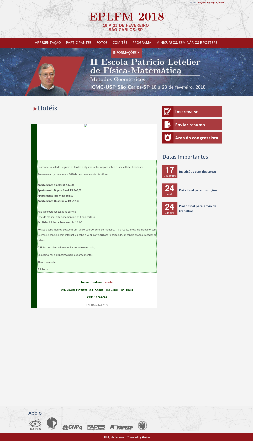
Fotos (102, 42)
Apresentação (48, 42)
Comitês (120, 42)
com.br (108, 282)
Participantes (79, 42)
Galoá (146, 437)
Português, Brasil (215, 2)
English (201, 2)
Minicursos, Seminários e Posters (186, 42)
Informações (125, 52)
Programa (141, 42)
